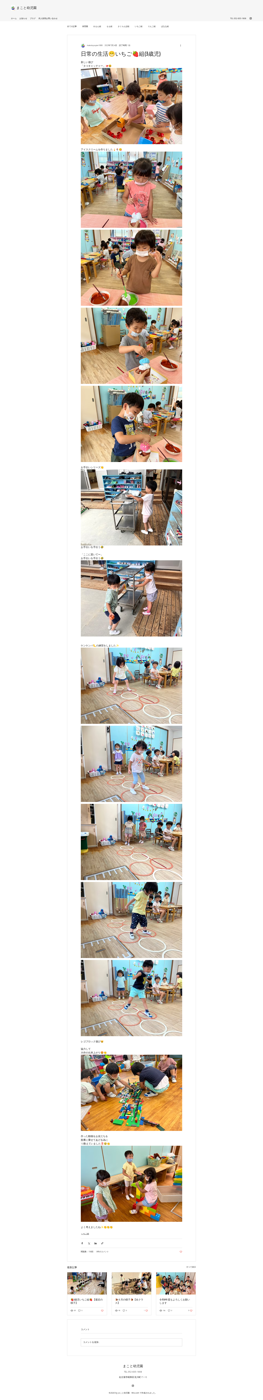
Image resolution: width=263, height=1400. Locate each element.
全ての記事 (72, 26)
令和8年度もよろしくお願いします (174, 1301)
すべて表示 (191, 1267)
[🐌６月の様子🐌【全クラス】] (131, 1283)
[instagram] (250, 18)
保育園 (85, 26)
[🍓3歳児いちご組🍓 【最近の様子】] (87, 1283)
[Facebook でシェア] (82, 1243)
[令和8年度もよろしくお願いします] (176, 1283)
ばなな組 (165, 26)
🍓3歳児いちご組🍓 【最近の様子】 (87, 1301)
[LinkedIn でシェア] (95, 1243)
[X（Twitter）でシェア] (89, 1243)
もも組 (109, 26)
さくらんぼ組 (123, 26)
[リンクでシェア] (102, 1243)
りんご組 (152, 26)
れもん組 (97, 26)
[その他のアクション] (180, 45)
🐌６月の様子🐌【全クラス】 (129, 1301)
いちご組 (138, 26)
